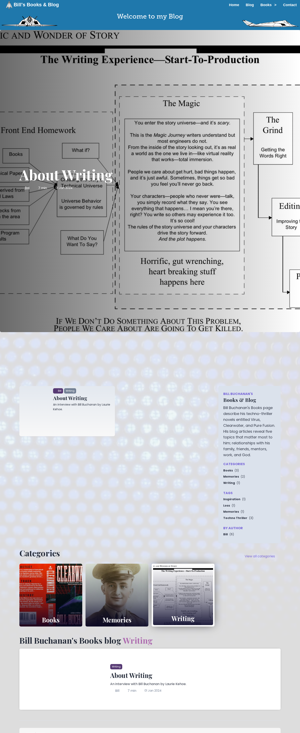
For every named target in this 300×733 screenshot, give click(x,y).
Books (268, 5)
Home (234, 5)
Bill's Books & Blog (35, 4)
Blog (250, 5)
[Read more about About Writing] (35, 411)
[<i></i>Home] (29, 21)
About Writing (70, 398)
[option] (150, 206)
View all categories (260, 556)
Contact (290, 5)
